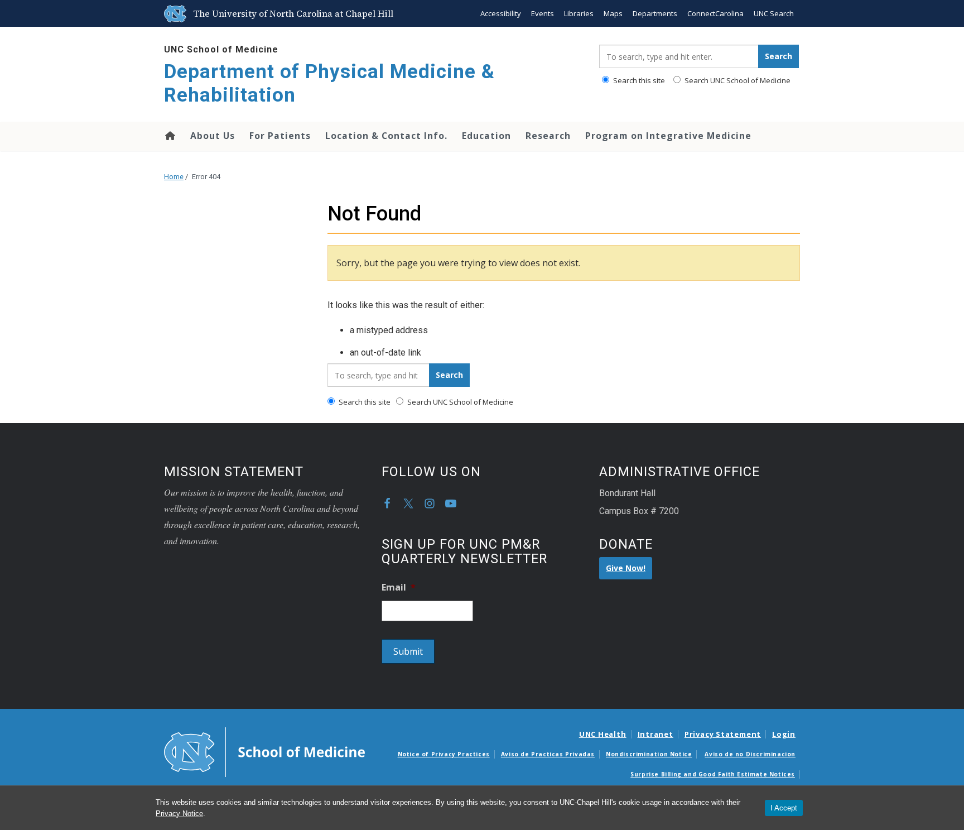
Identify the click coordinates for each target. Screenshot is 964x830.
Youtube (450, 503)
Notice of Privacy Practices (444, 754)
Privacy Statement (723, 734)
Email (399, 587)
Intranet (655, 734)
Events (542, 13)
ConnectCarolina (715, 13)
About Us (212, 135)
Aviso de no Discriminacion (750, 754)
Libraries (579, 13)
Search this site (638, 80)
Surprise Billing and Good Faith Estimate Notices (712, 774)
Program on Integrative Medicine (668, 135)
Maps (613, 13)
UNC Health (602, 734)
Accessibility (500, 13)
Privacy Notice (179, 813)
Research (548, 135)
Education (486, 135)
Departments (655, 13)
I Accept (783, 808)
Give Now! (625, 568)
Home (169, 135)
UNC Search (774, 13)
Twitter (408, 503)
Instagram (429, 503)
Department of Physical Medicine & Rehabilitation (329, 83)
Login (784, 734)
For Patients (280, 135)
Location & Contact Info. (386, 135)
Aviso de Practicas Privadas (548, 754)
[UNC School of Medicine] (264, 751)
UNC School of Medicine (221, 49)
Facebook (387, 503)
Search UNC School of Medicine (737, 80)
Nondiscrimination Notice (649, 754)
